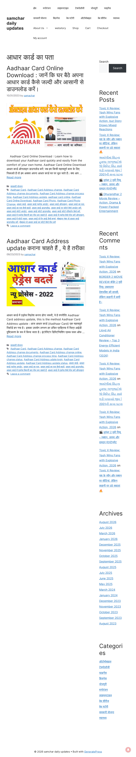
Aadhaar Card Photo (44, 200)
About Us (38, 28)
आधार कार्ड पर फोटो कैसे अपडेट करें (66, 207)
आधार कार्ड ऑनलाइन (58, 204)
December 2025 (110, 544)
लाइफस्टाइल (62, 8)
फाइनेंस (107, 8)
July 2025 (105, 572)
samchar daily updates (16, 23)
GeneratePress (93, 751)
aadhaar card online (59, 197)
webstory (60, 28)
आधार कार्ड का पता (76, 204)
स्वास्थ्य (116, 18)
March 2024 (107, 589)
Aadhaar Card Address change (44, 189)
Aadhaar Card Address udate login (43, 359)
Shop (75, 28)
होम (34, 8)
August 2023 (107, 623)
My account (40, 38)
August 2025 (107, 567)
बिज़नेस (56, 18)
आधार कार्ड (21, 204)
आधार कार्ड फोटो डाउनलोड (39, 211)
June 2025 (106, 578)
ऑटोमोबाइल (86, 18)
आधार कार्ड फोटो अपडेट (17, 211)
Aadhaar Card (18, 189)
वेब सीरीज (102, 18)
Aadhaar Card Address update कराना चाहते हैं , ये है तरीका (46, 244)
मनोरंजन (47, 8)
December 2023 (110, 601)
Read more (14, 177)
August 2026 (107, 522)
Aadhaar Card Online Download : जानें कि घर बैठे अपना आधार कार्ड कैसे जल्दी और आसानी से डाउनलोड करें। (45, 78)
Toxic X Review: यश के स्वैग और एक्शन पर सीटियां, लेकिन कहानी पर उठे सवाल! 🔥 (110, 143)
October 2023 (108, 612)
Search (103, 61)
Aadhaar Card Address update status (47, 363)
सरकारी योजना (39, 18)
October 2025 (108, 556)
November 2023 (110, 606)
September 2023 (110, 618)
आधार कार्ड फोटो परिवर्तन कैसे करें (66, 211)
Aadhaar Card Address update (30, 197)
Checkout (102, 28)
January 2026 (108, 539)
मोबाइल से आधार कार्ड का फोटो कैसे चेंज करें (37, 222)
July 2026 (105, 527)
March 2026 (107, 533)
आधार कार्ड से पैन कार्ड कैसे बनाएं (42, 218)
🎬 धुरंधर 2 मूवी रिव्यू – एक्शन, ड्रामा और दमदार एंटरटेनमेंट (110, 184)
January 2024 (108, 595)
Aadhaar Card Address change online (60, 352)
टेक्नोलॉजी (79, 8)
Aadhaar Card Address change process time (32, 355)
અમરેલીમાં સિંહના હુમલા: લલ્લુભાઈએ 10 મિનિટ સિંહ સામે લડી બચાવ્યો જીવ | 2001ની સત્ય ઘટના (111, 166)
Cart (87, 28)
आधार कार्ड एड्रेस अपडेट (37, 204)
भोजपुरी (94, 8)
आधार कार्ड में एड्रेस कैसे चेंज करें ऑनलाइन (66, 215)
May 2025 (105, 584)
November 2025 (110, 550)
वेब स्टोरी (70, 18)
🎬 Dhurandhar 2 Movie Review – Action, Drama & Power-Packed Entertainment (110, 202)
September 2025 (110, 561)
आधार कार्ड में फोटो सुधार (17, 218)
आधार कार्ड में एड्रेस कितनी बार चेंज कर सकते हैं (27, 215)
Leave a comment (20, 225)
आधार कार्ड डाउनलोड (41, 207)
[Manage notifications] (128, 749)
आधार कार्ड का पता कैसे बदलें (19, 207)
